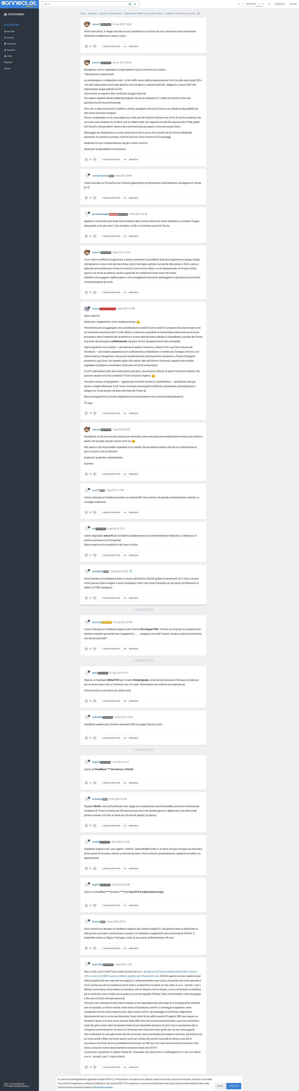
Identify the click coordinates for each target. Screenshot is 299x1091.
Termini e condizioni (17, 1083)
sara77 (95, 490)
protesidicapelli (100, 214)
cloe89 (95, 842)
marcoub (96, 622)
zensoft (96, 24)
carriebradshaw (100, 176)
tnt (93, 528)
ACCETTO (234, 1086)
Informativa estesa (103, 1087)
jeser (94, 673)
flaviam (96, 921)
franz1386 (97, 964)
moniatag (97, 799)
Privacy (6, 1083)
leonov (95, 308)
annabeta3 (97, 571)
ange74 (96, 762)
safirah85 (97, 717)
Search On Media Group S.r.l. (19, 1086)
